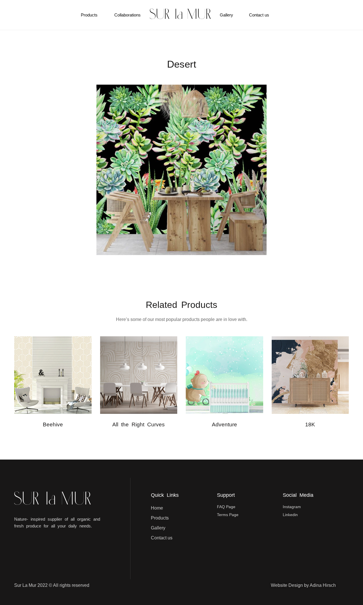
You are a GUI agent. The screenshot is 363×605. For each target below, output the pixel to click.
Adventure (224, 424)
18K (310, 424)
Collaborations (127, 14)
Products (89, 14)
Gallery (226, 14)
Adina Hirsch (323, 585)
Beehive (53, 424)
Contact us (259, 14)
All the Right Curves (138, 424)
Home (157, 508)
